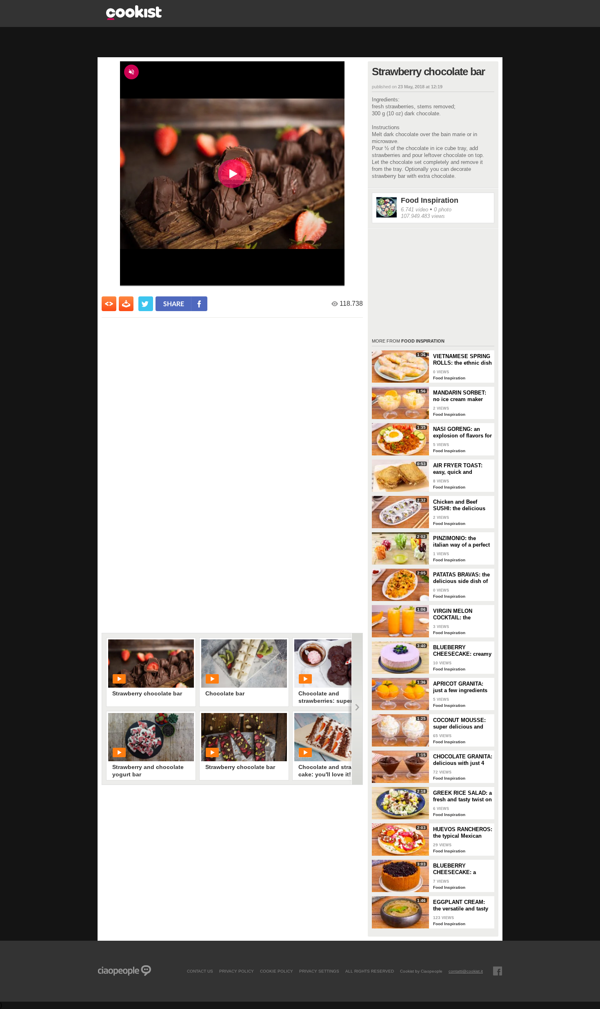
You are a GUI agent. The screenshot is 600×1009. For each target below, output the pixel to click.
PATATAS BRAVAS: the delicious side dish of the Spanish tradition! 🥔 (461, 578)
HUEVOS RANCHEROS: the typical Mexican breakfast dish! (462, 832)
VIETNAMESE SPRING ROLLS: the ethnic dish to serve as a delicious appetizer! (462, 359)
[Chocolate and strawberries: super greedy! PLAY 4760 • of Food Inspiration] (337, 663)
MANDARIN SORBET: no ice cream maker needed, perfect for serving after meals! (459, 396)
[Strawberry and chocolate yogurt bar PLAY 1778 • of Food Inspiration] (151, 737)
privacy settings (319, 971)
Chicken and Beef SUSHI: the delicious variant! (459, 505)
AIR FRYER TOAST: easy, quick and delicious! (457, 468)
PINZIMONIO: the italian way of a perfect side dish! (461, 541)
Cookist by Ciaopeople (421, 971)
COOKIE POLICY (276, 971)
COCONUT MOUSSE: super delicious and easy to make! (459, 723)
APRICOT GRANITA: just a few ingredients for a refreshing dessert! (460, 687)
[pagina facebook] (497, 970)
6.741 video (414, 209)
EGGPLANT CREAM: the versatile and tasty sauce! (460, 905)
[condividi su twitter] (145, 303)
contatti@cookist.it (466, 971)
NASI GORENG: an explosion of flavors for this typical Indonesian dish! (462, 432)
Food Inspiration (429, 200)
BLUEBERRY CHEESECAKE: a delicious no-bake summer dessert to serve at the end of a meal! (458, 869)
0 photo (442, 209)
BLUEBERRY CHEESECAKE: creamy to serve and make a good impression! (462, 650)
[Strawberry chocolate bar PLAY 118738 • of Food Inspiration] (151, 663)
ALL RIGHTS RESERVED (369, 971)
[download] (126, 303)
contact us (200, 971)
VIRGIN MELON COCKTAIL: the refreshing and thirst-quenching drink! (459, 614)
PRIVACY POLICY (236, 971)
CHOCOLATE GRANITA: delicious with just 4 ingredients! (462, 760)
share (173, 303)
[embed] (109, 303)
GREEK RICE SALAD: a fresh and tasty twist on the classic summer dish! (462, 796)
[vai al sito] (134, 17)
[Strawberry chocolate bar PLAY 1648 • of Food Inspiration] (244, 737)
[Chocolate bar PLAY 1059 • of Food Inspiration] (244, 663)
